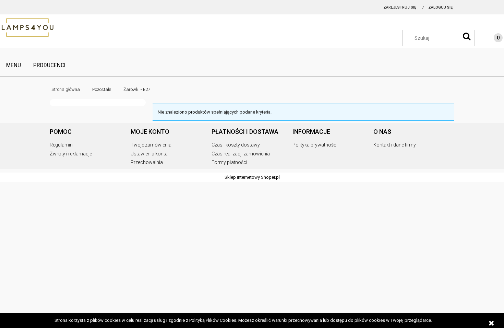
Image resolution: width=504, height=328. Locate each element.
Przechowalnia (147, 162)
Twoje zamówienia (151, 145)
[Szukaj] (466, 36)
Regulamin (61, 145)
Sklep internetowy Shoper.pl (252, 177)
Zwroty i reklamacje (71, 153)
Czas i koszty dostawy (236, 145)
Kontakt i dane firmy (394, 145)
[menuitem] (13, 65)
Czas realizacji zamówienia (241, 153)
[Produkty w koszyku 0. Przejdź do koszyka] (491, 39)
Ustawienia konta (149, 153)
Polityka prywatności (314, 145)
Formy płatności (229, 162)
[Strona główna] (34, 28)
